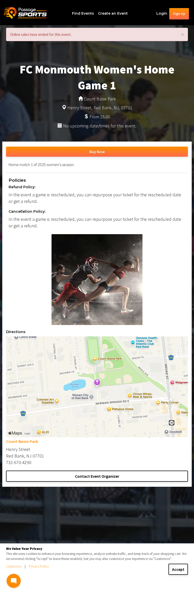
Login (161, 13)
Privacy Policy (39, 566)
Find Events (83, 13)
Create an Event (113, 13)
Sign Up (179, 13)
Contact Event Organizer (97, 476)
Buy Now (97, 151)
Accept (178, 569)
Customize (13, 566)
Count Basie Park (22, 441)
